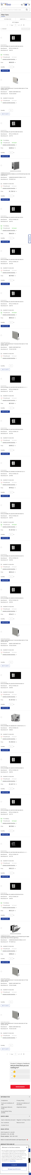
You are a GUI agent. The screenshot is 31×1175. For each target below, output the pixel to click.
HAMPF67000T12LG (5, 172)
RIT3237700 (4, 428)
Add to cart (5, 70)
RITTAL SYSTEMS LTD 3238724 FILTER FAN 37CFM (12, 894)
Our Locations (5, 1122)
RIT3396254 (4, 724)
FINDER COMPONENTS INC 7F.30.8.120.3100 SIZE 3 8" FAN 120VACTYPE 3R (14, 1024)
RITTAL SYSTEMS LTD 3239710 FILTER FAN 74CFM (12, 217)
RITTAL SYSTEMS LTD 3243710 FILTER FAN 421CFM (12, 301)
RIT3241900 (4, 470)
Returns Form (20, 1122)
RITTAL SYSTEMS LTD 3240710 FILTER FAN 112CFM (12, 46)
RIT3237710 (3, 130)
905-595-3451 (14, 1136)
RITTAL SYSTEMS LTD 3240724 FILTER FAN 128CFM (12, 768)
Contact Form (5, 1125)
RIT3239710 (4, 216)
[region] (14, 1159)
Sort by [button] (22, 19)
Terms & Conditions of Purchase (23, 1103)
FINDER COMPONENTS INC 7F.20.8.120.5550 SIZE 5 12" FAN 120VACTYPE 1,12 (14, 89)
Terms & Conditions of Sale (7, 1103)
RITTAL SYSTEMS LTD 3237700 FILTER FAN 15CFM (12, 429)
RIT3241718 (3, 386)
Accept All (14, 1165)
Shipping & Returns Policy (6, 1107)
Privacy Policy (20, 1100)
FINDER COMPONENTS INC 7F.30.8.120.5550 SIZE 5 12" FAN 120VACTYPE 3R (14, 641)
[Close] (26, 1147)
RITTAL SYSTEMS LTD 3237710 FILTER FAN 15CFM (12, 131)
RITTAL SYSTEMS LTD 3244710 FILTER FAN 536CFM (12, 513)
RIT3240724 (4, 766)
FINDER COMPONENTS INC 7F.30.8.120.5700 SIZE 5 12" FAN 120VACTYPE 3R (14, 344)
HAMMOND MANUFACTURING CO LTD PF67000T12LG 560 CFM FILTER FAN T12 (15, 174)
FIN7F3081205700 (5, 342)
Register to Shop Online (23, 1120)
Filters (7, 19)
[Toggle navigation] (2, 4)
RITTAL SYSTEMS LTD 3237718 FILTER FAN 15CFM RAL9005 (14, 852)
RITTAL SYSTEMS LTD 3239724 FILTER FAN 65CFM (12, 598)
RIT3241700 (4, 258)
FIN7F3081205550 (5, 639)
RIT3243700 (4, 554)
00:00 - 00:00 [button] (26, 3)
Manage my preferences (14, 1169)
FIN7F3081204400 (5, 978)
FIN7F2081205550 (5, 87)
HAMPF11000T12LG (5, 935)
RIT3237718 (4, 851)
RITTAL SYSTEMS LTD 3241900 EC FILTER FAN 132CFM (13, 471)
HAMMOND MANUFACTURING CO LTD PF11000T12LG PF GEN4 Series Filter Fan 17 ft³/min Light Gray (15, 937)
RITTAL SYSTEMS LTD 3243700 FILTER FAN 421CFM (12, 556)
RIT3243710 (4, 300)
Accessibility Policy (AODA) (6, 1112)
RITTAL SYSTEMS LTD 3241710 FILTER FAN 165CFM (12, 810)
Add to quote (5, 114)
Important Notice (21, 1107)
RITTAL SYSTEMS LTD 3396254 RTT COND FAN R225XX (13, 725)
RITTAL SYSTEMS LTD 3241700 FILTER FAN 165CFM (12, 259)
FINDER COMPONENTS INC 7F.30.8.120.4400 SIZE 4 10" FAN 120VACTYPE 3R (14, 980)
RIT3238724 (4, 893)
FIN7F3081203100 (5, 1022)
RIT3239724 (4, 596)
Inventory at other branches (9, 59)
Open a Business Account (8, 1120)
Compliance (4, 1100)
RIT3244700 (4, 682)
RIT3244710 (4, 512)
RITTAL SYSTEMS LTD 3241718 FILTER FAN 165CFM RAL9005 (14, 387)
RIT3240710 (4, 45)
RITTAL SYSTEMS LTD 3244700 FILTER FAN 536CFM (12, 683)
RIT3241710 (3, 808)
